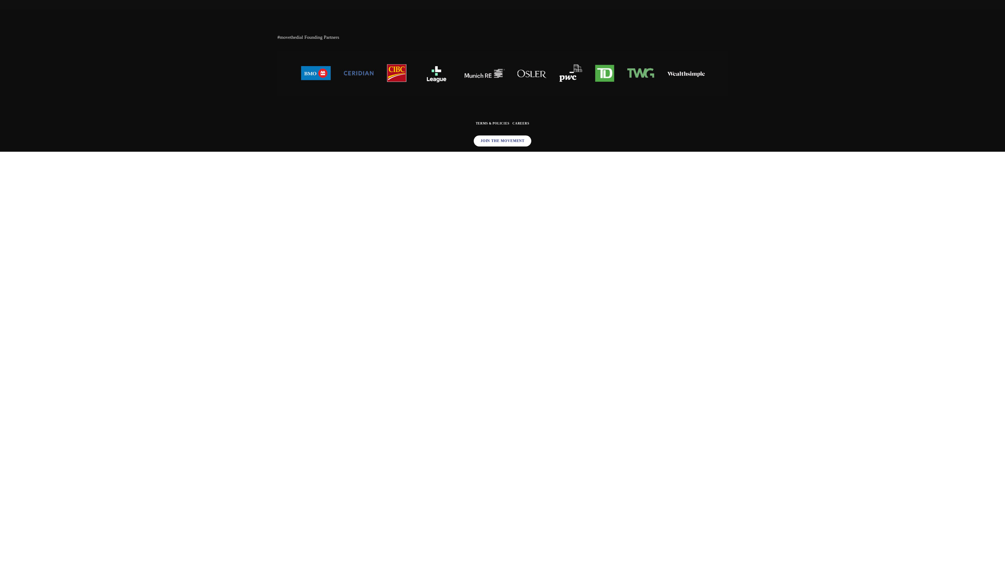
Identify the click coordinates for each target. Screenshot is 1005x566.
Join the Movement (502, 141)
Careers (520, 123)
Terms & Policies (493, 123)
